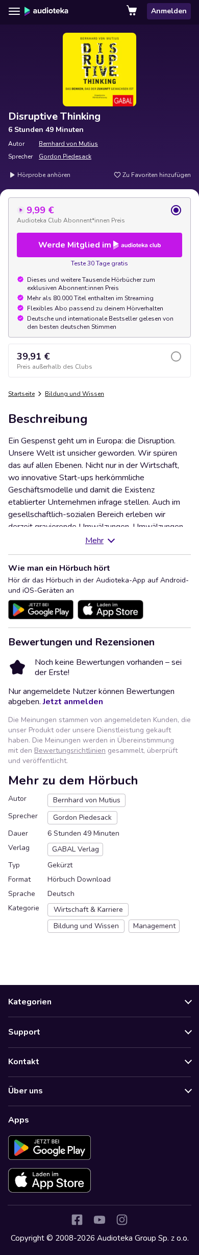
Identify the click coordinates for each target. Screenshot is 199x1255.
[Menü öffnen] (14, 11)
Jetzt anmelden (73, 701)
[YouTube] (99, 1220)
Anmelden (169, 11)
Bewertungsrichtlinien (70, 750)
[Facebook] (77, 1220)
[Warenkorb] (133, 11)
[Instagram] (122, 1220)
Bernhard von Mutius (68, 144)
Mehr (94, 540)
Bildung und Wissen (74, 394)
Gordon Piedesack (65, 156)
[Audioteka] (46, 11)
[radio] (99, 214)
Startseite (21, 394)
